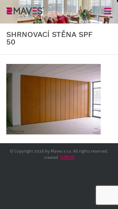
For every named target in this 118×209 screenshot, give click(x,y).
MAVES (25, 10)
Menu (108, 10)
